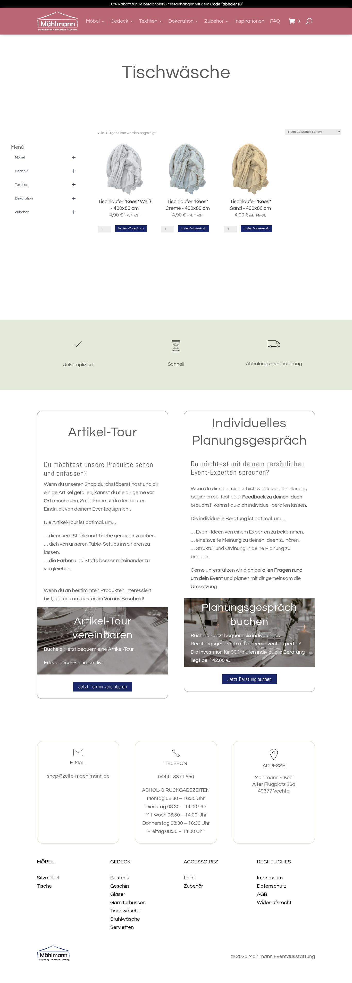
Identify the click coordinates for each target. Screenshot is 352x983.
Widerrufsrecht (274, 902)
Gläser (117, 894)
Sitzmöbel (48, 877)
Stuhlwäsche (125, 919)
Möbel (93, 21)
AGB (262, 894)
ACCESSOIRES (201, 861)
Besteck (119, 877)
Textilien (148, 21)
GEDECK (120, 861)
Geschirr (120, 886)
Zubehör (214, 21)
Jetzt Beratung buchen (249, 679)
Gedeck (119, 21)
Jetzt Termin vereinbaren (102, 686)
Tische (44, 886)
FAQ (275, 21)
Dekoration (181, 21)
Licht (189, 877)
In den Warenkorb (131, 228)
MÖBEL (45, 861)
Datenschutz (271, 886)
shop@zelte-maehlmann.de (78, 776)
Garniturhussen (128, 902)
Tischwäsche (125, 910)
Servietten (122, 927)
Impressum (270, 877)
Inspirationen (249, 21)
